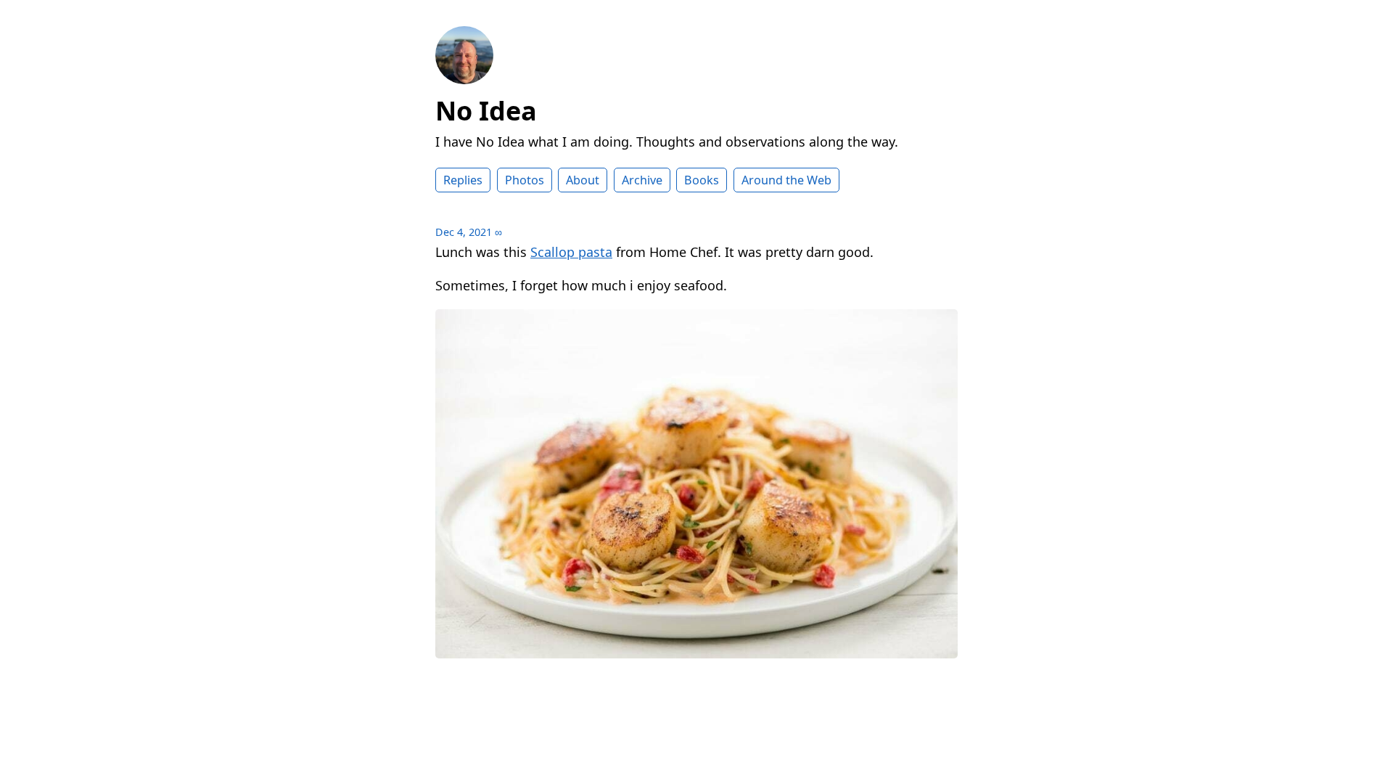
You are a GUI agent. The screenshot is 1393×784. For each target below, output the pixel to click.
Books (701, 180)
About (582, 180)
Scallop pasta (571, 252)
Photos (524, 180)
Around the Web (786, 180)
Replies (462, 180)
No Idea (486, 110)
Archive (642, 180)
